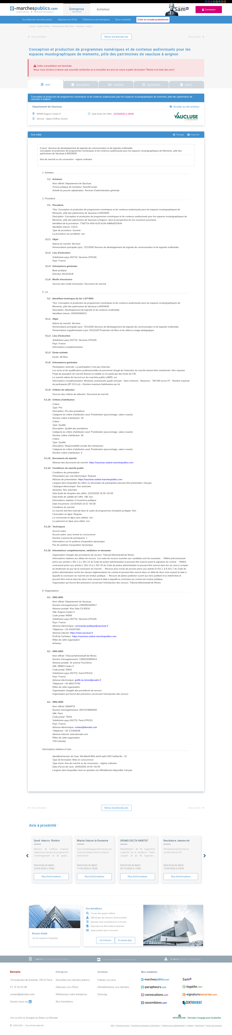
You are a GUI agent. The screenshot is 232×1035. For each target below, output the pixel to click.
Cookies (189, 1025)
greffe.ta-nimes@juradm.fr (88, 680)
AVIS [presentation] (47, 85)
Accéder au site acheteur (186, 106)
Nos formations (64, 1001)
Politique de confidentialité (173, 1025)
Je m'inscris (105, 940)
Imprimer (194, 134)
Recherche (199, 1025)
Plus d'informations (51, 876)
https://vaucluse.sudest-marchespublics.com (111, 462)
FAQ (112, 1025)
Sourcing (102, 994)
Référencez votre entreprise (96, 19)
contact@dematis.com (86, 727)
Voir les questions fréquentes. (45, 938)
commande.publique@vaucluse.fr (91, 626)
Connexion (209, 9)
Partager (180, 134)
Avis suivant (195, 37)
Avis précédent (38, 37)
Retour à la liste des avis (116, 37)
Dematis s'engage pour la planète (204, 1018)
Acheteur (103, 9)
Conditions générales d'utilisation (145, 1025)
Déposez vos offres (67, 19)
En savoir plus (125, 940)
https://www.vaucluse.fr (81, 633)
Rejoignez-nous (122, 1025)
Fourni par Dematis (214, 1025)
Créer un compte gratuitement (152, 19)
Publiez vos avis (106, 979)
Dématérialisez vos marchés (113, 987)
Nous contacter (123, 19)
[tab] (45, 84)
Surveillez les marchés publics (37, 19)
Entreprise (76, 9)
